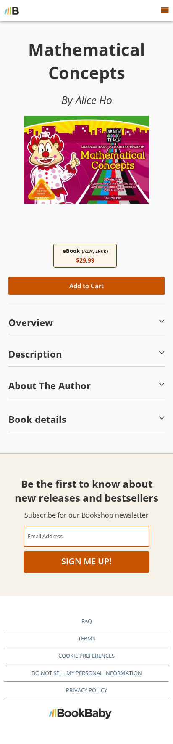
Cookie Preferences (86, 655)
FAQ (86, 621)
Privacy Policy (86, 690)
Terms (86, 638)
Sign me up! (86, 561)
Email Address (45, 535)
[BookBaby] (11, 10)
